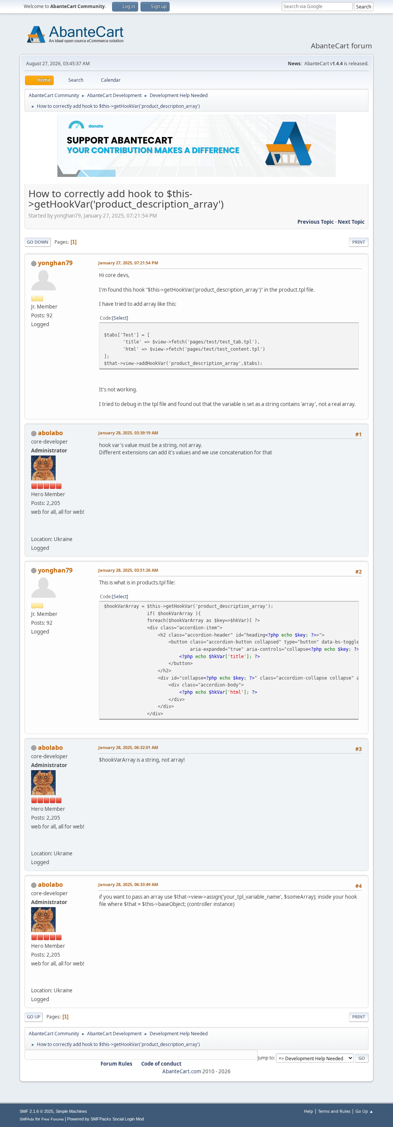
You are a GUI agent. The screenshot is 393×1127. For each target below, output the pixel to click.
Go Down (37, 242)
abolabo (50, 433)
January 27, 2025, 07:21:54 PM (128, 263)
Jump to (266, 1057)
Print (358, 242)
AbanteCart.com (181, 1071)
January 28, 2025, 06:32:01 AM (128, 747)
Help (308, 1111)
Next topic (351, 221)
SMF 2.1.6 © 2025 (36, 1111)
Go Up (33, 1017)
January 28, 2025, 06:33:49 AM (128, 884)
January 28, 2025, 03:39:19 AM (128, 433)
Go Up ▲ (364, 1111)
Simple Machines (71, 1111)
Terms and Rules (334, 1111)
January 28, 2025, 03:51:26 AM (128, 570)
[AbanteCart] (34, 529)
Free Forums (52, 1119)
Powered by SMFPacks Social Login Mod (105, 1119)
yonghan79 (55, 263)
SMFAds (27, 1119)
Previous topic (315, 221)
